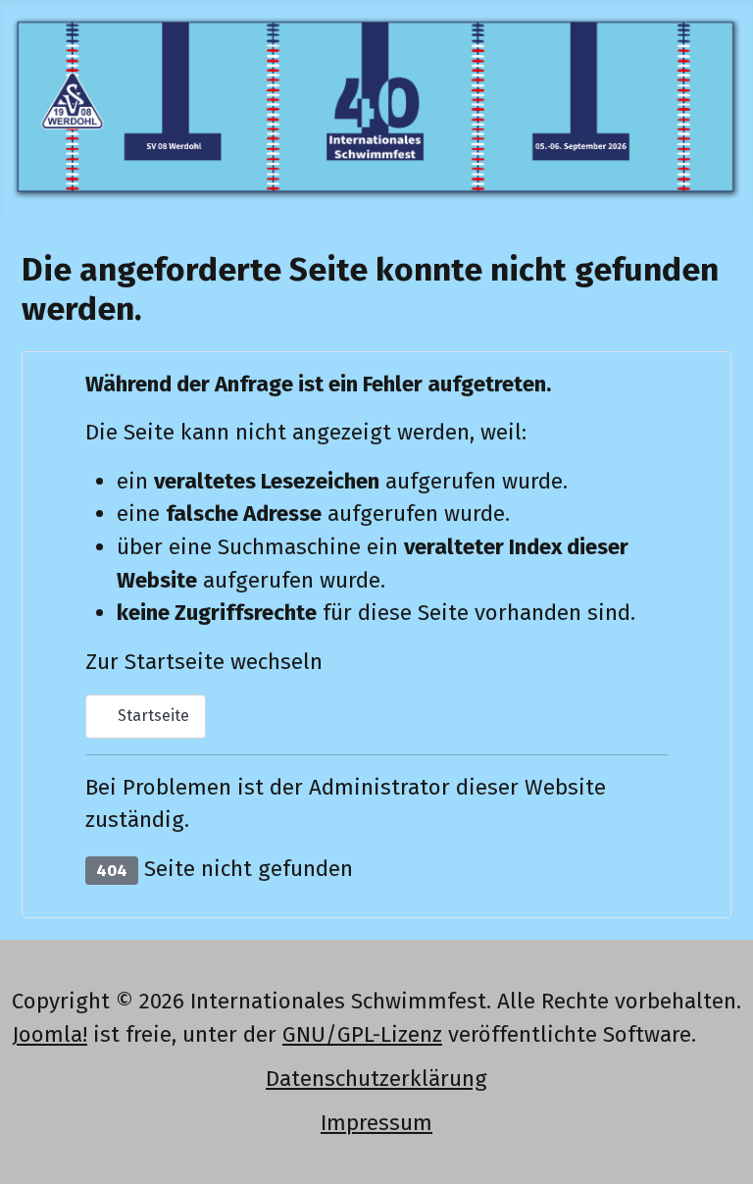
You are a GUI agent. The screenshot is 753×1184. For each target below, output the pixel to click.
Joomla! (49, 1034)
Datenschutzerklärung (376, 1078)
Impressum (376, 1122)
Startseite (151, 715)
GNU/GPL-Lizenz (362, 1034)
